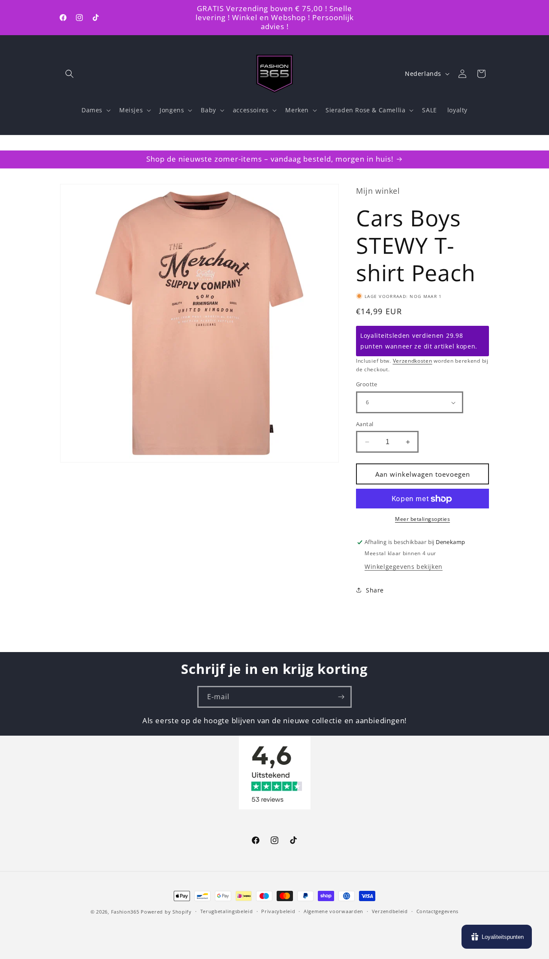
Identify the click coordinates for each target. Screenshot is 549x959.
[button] (69, 73)
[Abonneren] (341, 697)
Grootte (366, 384)
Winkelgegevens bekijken (404, 566)
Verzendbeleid (390, 911)
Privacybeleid (278, 911)
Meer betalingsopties (422, 519)
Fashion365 (125, 911)
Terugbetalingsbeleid (226, 911)
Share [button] (375, 590)
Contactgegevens (437, 911)
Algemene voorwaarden (333, 911)
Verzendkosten (412, 360)
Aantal (364, 424)
